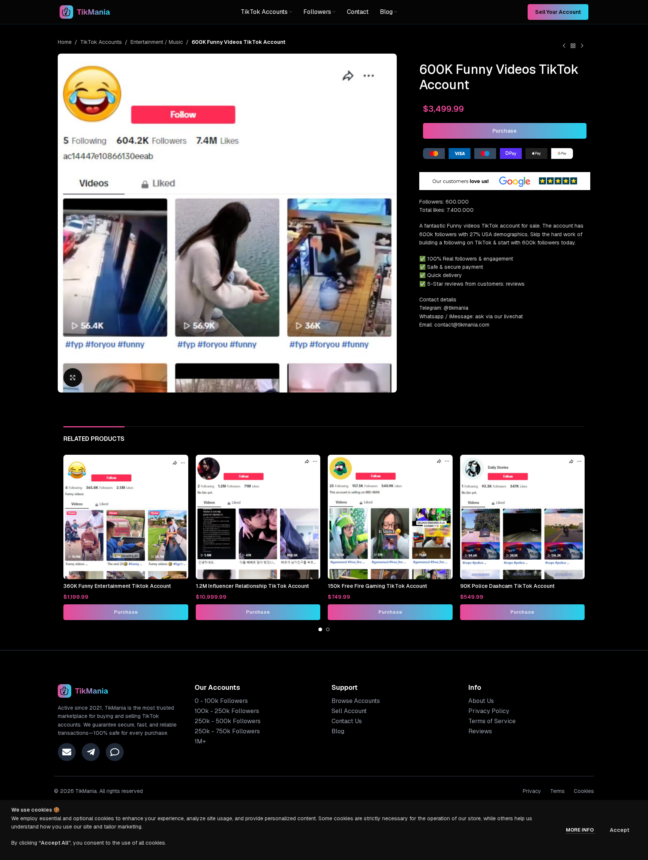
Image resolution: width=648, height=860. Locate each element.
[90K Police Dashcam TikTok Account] (522, 517)
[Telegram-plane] (91, 752)
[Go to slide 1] (320, 629)
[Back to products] (573, 46)
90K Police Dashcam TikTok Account (507, 586)
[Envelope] (67, 752)
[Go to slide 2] (328, 629)
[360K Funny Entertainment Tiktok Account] (125, 517)
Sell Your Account (558, 12)
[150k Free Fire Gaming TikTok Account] (390, 517)
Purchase (504, 130)
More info (580, 830)
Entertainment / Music (156, 42)
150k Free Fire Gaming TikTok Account (377, 586)
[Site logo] (85, 11)
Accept (619, 830)
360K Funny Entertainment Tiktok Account (117, 586)
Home (65, 42)
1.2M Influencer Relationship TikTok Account (252, 586)
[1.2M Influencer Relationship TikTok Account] (258, 517)
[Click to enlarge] (72, 377)
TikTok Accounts (101, 42)
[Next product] (582, 46)
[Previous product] (564, 46)
